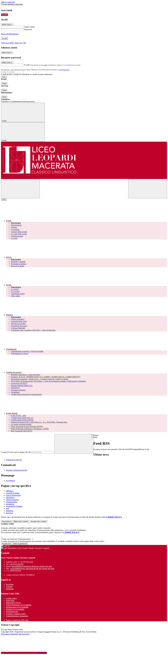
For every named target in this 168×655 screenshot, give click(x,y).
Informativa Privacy (13, 603)
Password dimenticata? (10, 34)
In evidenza (10, 481)
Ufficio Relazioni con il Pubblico (18, 605)
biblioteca (9, 491)
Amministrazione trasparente (17, 616)
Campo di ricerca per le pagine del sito (16, 452)
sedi (7, 508)
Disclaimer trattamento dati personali (15, 634)
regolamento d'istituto (14, 506)
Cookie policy (11, 598)
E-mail (26, 65)
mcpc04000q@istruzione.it (31, 566)
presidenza (10, 504)
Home (95, 435)
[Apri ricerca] (147, 188)
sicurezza (9, 513)
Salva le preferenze (20, 544)
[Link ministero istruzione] (12, 4)
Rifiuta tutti (21, 521)
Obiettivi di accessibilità (15, 609)
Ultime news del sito (14, 460)
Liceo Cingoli (6, 10)
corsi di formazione (13, 495)
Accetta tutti (38, 521)
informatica (10, 497)
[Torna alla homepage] (84, 160)
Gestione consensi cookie (16, 614)
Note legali (10, 600)
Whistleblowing (12, 612)
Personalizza (6, 521)
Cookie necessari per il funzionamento (16, 539)
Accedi (4, 15)
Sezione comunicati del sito (16, 470)
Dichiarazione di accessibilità (17, 607)
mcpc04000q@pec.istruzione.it (32, 569)
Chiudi (4, 83)
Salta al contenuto (8, 2)
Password (28, 29)
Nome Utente (29, 27)
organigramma (11, 502)
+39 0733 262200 (16, 564)
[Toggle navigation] (20, 188)
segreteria (9, 511)
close (4, 200)
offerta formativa (12, 500)
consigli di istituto (13, 493)
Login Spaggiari (64, 70)
